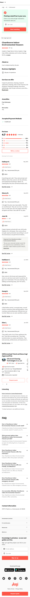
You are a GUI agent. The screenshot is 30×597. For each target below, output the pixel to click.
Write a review (15, 151)
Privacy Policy (19, 589)
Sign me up (15, 558)
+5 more (8, 55)
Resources (4, 527)
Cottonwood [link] (12, 7)
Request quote (13, 380)
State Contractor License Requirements (12, 393)
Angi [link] (3, 7)
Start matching (15, 29)
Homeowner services (7, 518)
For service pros (6, 523)
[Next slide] (7, 384)
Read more (5, 90)
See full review (6, 187)
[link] (13, 367)
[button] (3, 384)
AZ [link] (6, 7)
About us (4, 532)
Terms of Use (10, 589)
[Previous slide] (3, 384)
